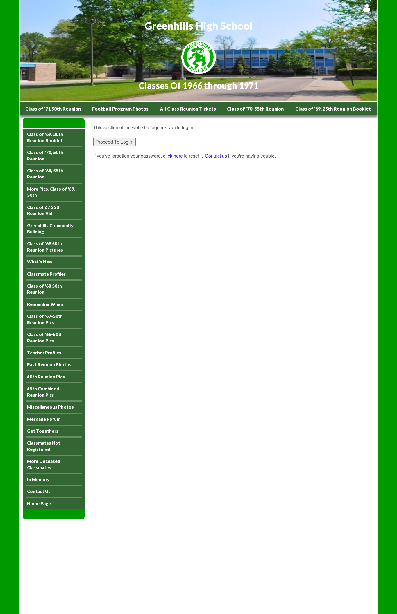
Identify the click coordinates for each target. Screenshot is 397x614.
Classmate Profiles (46, 274)
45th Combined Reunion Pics (43, 391)
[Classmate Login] (366, 7)
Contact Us (39, 491)
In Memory (38, 479)
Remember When (45, 304)
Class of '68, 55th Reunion (45, 173)
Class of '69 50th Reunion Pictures (45, 246)
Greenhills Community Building (50, 228)
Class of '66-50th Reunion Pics (45, 337)
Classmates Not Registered (43, 446)
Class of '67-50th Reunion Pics (45, 319)
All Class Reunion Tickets (188, 108)
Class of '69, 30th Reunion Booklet (45, 137)
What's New (39, 261)
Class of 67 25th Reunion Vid (44, 210)
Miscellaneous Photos (50, 406)
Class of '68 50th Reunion (44, 289)
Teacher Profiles (44, 352)
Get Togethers (42, 431)
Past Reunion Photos (49, 364)
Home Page (39, 503)
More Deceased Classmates (43, 464)
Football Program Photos (120, 108)
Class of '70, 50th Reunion (45, 155)
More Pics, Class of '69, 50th (51, 192)
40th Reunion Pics (46, 376)
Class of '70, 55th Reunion (255, 108)
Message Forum (43, 419)
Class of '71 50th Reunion (53, 108)
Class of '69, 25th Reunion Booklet (333, 108)
